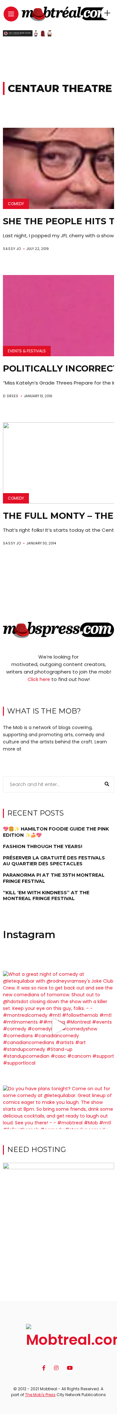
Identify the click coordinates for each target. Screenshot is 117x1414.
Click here (39, 679)
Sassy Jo (12, 248)
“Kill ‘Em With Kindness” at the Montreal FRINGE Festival (46, 895)
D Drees (11, 396)
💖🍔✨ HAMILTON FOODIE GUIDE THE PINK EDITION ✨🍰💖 (56, 832)
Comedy (16, 203)
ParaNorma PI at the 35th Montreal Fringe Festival (54, 878)
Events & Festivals (27, 351)
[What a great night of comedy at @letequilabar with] (58, 1026)
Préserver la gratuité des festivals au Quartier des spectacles (54, 861)
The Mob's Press (40, 1394)
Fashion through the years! (42, 846)
